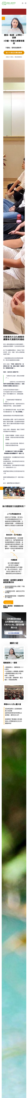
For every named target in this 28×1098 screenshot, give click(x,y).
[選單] (25, 3)
